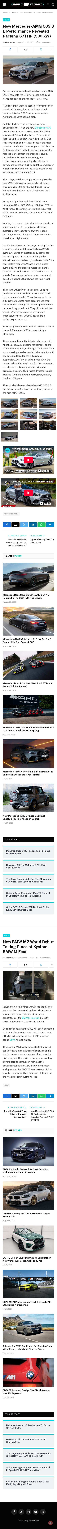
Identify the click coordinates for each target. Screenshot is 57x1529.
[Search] (48, 4)
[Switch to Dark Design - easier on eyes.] (52, 4)
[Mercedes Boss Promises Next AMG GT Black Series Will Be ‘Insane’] (28, 665)
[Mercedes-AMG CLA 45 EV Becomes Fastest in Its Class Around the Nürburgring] (28, 709)
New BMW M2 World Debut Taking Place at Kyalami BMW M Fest (16, 543)
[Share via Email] (25, 49)
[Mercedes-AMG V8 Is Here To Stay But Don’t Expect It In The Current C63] (28, 621)
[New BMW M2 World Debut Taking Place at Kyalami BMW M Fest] (28, 999)
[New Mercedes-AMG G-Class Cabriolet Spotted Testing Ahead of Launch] (28, 798)
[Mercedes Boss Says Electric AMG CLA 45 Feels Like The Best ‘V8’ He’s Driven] (28, 577)
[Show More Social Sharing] (51, 49)
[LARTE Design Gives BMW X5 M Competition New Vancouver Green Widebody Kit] (28, 1240)
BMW (12, 1040)
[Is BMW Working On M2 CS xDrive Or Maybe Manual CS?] (28, 1195)
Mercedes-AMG (42, 127)
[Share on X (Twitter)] (41, 49)
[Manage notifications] (50, 1523)
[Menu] (4, 4)
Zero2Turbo (10, 42)
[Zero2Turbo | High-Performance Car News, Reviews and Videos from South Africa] (27, 4)
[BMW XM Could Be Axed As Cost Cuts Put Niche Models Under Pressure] (28, 1151)
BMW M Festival (30, 1018)
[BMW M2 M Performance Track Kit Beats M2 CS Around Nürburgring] (28, 1284)
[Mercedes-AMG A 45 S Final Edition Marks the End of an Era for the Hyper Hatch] (28, 753)
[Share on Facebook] (10, 49)
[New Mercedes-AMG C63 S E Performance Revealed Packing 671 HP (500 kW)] (28, 83)
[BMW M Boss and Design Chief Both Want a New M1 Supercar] (28, 1372)
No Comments (44, 42)
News (6, 20)
